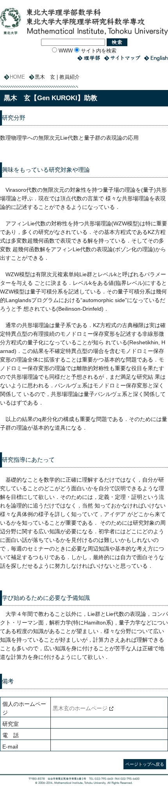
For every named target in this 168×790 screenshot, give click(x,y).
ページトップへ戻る (144, 764)
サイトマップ (122, 58)
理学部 (88, 58)
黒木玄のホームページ (80, 708)
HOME (17, 77)
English (156, 58)
